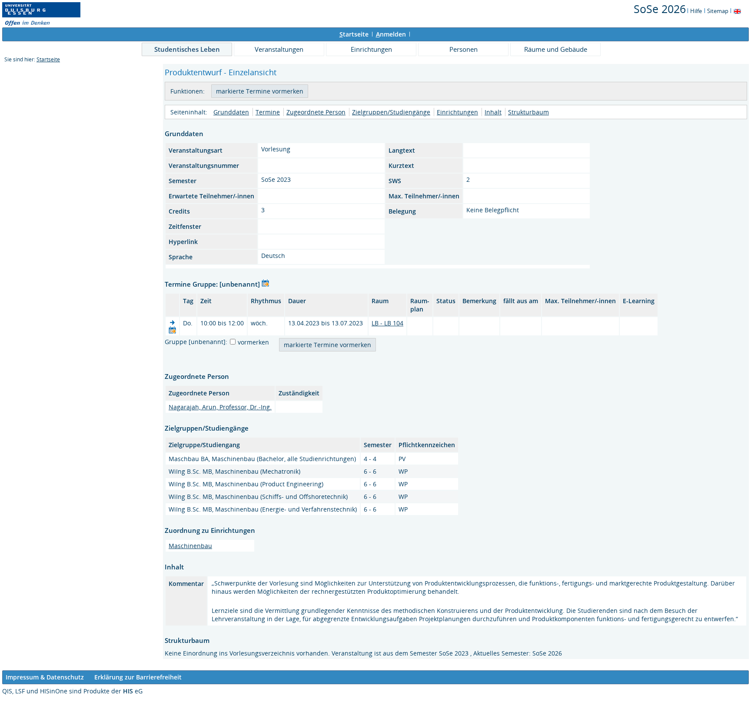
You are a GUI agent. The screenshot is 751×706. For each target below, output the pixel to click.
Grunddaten (231, 112)
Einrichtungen (371, 49)
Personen (463, 49)
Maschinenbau (190, 546)
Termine (268, 112)
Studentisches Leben (187, 49)
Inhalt (493, 112)
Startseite (48, 59)
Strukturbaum (528, 112)
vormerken (253, 342)
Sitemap (717, 11)
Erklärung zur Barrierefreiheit (138, 677)
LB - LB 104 (387, 323)
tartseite (354, 34)
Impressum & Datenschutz (45, 677)
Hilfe (696, 11)
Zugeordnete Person (316, 112)
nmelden (391, 34)
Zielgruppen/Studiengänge (391, 112)
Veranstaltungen (279, 49)
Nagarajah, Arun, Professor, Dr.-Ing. (220, 407)
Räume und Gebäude (555, 49)
